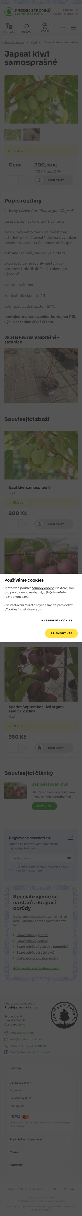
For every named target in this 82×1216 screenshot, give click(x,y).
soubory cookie (43, 588)
